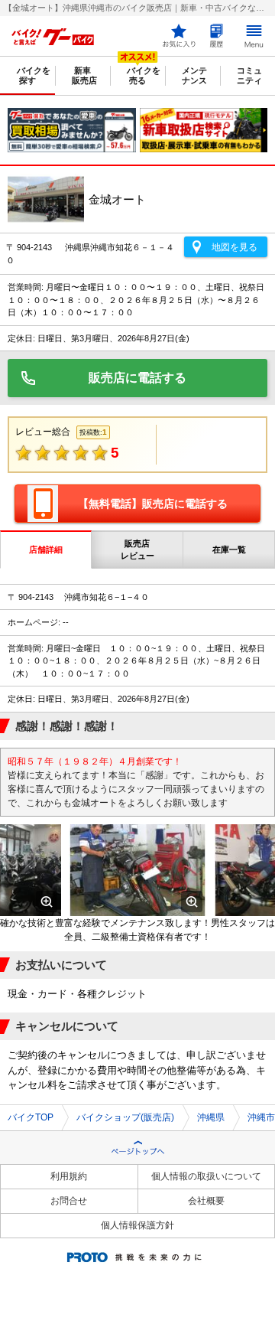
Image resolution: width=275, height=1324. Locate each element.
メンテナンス (194, 75)
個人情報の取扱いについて (206, 1176)
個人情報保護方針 (137, 1225)
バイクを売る (143, 75)
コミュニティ (249, 75)
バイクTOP (30, 1117)
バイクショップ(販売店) (125, 1117)
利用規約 (68, 1176)
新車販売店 (84, 75)
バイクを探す (33, 75)
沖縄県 (211, 1117)
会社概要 (206, 1200)
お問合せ (68, 1200)
